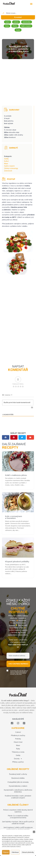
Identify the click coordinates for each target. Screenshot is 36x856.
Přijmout (5, 852)
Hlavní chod (18, 742)
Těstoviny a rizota (18, 752)
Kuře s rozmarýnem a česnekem (13, 517)
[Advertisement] (18, 83)
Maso (6, 163)
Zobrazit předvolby (28, 852)
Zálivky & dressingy (11, 168)
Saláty (6, 159)
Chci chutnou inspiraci (18, 664)
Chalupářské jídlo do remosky (18, 782)
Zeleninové (8, 171)
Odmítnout (15, 852)
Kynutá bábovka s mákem (18, 786)
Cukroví (18, 732)
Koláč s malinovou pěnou (16, 475)
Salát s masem (9, 166)
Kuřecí (6, 161)
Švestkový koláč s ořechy (18, 774)
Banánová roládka (18, 778)
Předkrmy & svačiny (18, 735)
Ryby (18, 749)
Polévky (18, 739)
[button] (34, 832)
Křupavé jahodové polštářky (17, 562)
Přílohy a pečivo (18, 762)
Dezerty (17, 759)
